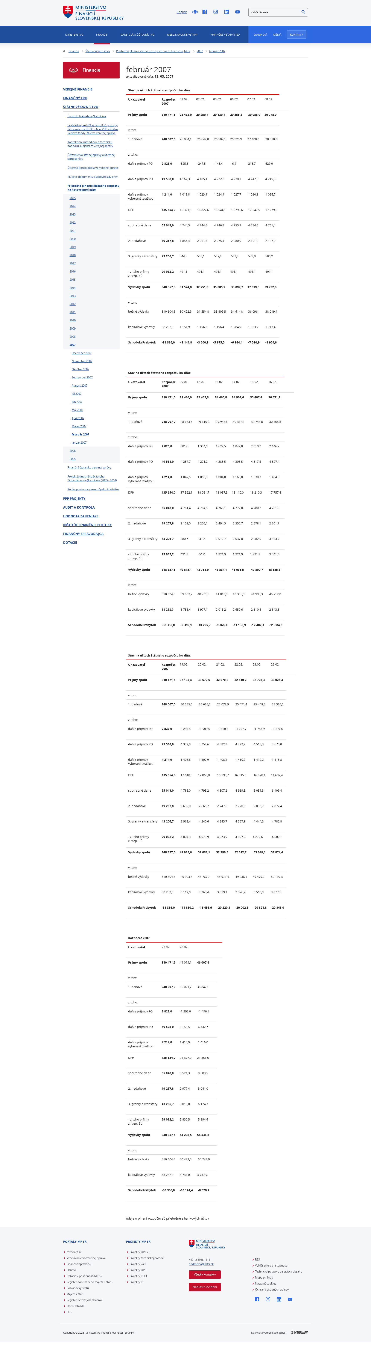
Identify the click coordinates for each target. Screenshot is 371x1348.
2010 (73, 320)
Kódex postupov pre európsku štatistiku (93, 489)
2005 (73, 459)
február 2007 (80, 434)
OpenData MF (75, 1306)
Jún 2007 (77, 402)
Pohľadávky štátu (78, 1288)
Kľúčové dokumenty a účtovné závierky (92, 177)
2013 (73, 296)
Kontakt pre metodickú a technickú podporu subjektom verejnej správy (90, 144)
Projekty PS (136, 1282)
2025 (73, 198)
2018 (73, 255)
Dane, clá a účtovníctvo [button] (137, 34)
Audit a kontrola (79, 507)
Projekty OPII (137, 1270)
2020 (73, 239)
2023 (73, 214)
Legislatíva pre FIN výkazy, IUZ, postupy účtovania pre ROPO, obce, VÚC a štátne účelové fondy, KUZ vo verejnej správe (92, 129)
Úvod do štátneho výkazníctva (86, 116)
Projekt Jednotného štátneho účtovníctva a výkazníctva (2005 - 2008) (92, 478)
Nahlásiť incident (205, 1287)
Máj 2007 (77, 410)
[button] (304, 12)
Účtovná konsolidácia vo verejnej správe (93, 168)
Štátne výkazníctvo (80, 107)
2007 (73, 345)
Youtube (238, 12)
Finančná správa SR (79, 1264)
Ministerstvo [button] (74, 34)
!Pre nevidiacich (195, 12)
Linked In (227, 12)
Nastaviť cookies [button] (265, 1283)
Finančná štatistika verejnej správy (89, 467)
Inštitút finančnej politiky (87, 525)
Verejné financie (77, 89)
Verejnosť (261, 34)
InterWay (299, 1332)
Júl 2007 (76, 394)
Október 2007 (80, 369)
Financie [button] (102, 34)
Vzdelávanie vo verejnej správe (86, 1258)
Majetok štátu (75, 1294)
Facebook (205, 12)
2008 (73, 337)
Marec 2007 (79, 426)
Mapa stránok (264, 1277)
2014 (73, 288)
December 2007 (81, 353)
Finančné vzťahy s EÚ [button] (225, 34)
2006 (73, 451)
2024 (73, 206)
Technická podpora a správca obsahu (278, 1271)
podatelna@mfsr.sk (201, 1264)
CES (69, 1312)
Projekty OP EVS (139, 1252)
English (182, 12)
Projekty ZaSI (137, 1264)
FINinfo (71, 1270)
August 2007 (79, 385)
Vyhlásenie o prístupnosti (271, 1265)
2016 (73, 271)
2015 (73, 280)
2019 (73, 247)
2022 (73, 222)
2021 (73, 231)
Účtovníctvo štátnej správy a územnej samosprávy (91, 157)
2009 (73, 328)
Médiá (277, 34)
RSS (257, 1259)
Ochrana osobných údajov (272, 1289)
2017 (73, 263)
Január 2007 (79, 442)
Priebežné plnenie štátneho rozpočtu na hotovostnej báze (93, 187)
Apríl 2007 (78, 418)
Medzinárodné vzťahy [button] (182, 34)
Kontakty (296, 34)
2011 (73, 312)
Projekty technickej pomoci (146, 1258)
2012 (73, 304)
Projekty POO (138, 1276)
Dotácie (70, 542)
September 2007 (82, 377)
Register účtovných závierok (84, 1300)
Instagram (216, 12)
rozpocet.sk (74, 1252)
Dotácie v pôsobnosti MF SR (84, 1276)
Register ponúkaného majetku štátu (90, 1282)
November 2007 (82, 361)
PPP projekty (74, 498)
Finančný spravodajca (83, 534)
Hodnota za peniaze (80, 516)
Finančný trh (75, 98)
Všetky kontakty (205, 1274)
